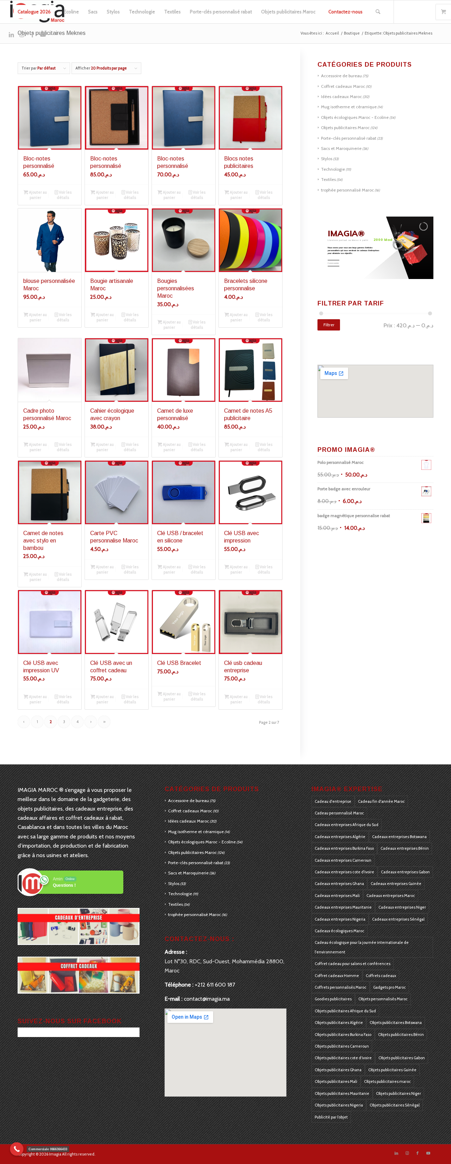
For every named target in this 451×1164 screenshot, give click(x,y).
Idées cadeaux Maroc (341, 96)
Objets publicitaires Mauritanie (342, 1093)
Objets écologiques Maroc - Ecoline (355, 117)
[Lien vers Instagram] (22, 34)
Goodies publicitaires (333, 998)
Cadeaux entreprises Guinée (396, 883)
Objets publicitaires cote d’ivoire (343, 1057)
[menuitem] (34, 11)
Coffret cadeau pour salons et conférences (352, 963)
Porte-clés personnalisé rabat (348, 138)
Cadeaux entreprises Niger (402, 907)
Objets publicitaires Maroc (345, 127)
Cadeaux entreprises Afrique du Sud (346, 824)
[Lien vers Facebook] (32, 34)
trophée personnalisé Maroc (347, 190)
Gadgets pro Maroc (389, 987)
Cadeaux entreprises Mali (337, 895)
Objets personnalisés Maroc (383, 998)
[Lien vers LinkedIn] (11, 34)
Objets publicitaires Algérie (339, 1022)
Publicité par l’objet (331, 1117)
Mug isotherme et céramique (349, 106)
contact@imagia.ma (207, 998)
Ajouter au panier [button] (37, 195)
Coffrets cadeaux (381, 975)
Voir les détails (64, 195)
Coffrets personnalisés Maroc (340, 987)
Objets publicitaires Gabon (401, 1057)
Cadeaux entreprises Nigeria (340, 919)
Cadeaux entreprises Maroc (390, 895)
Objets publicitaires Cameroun (342, 1046)
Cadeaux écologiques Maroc (339, 930)
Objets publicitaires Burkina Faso (343, 1034)
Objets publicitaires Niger (398, 1093)
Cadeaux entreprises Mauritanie (343, 907)
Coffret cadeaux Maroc (343, 86)
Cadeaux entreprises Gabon (405, 871)
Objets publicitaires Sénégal (395, 1105)
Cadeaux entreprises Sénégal (398, 919)
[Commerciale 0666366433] (17, 1149)
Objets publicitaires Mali (336, 1081)
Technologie (333, 169)
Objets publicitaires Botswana (396, 1022)
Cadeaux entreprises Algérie (340, 836)
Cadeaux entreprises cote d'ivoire (344, 871)
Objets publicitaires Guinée (392, 1069)
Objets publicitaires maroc (387, 1081)
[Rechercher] (378, 11)
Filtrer (328, 324)
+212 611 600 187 (215, 984)
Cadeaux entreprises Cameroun (343, 860)
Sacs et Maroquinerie (341, 148)
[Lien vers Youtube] (43, 34)
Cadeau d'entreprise (333, 801)
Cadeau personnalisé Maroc (339, 813)
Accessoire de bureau (341, 75)
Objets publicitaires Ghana (338, 1069)
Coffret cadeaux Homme (337, 975)
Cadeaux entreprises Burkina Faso (344, 848)
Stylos (326, 158)
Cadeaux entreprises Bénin (405, 848)
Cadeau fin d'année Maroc (381, 801)
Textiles (328, 179)
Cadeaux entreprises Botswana (399, 836)
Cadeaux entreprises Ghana (339, 883)
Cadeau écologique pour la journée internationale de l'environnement (362, 947)
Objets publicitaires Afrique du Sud (345, 1010)
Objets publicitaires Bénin (401, 1034)
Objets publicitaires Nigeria (339, 1105)
